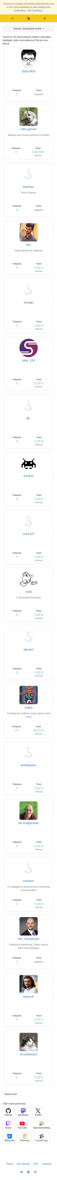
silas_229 (28, 360)
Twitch (8, 1127)
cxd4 (28, 591)
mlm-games (28, 129)
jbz (28, 418)
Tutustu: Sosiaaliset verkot (27, 28)
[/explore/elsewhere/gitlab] (44, 18)
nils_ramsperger (28, 938)
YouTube (22, 1127)
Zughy (28, 707)
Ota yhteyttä (23, 1164)
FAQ (35, 1164)
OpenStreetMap (41, 1127)
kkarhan (28, 186)
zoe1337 (28, 534)
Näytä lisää (11, 1094)
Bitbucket (10, 1140)
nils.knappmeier (28, 823)
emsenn (28, 881)
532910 (29, 476)
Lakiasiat (46, 1164)
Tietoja (9, 1164)
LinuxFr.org (41, 1140)
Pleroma (24, 1140)
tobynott (28, 996)
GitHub (8, 1115)
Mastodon (23, 1115)
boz (28, 244)
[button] (12, 18)
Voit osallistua (34, 10)
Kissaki (28, 302)
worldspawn (28, 765)
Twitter (38, 1115)
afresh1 (28, 649)
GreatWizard (28, 1054)
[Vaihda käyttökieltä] (28, 18)
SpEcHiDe (28, 71)
